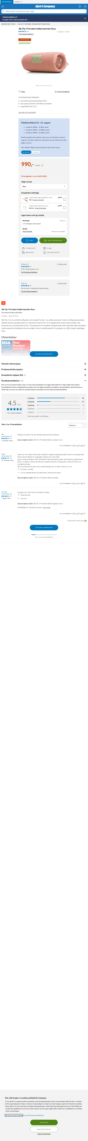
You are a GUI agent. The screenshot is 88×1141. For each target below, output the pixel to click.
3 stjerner (31, 405)
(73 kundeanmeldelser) (26, 34)
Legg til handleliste (63, 92)
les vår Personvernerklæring (33, 1115)
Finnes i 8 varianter (40, 208)
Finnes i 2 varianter (38, 200)
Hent (31, 240)
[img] (68, 64)
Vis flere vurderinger (44, 527)
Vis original (46, 507)
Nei (82, 445)
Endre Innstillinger (44, 1134)
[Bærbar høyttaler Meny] (17, 24)
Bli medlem (26, 152)
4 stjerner (31, 401)
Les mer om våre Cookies (14, 1115)
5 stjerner (31, 398)
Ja (77, 445)
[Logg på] (79, 6)
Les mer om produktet (27, 112)
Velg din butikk (27, 231)
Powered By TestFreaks (75, 521)
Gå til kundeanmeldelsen (29, 272)
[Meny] (3, 6)
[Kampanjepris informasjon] (42, 165)
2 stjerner (31, 409)
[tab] (6, 2)
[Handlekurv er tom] (85, 6)
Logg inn (36, 152)
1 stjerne (31, 412)
